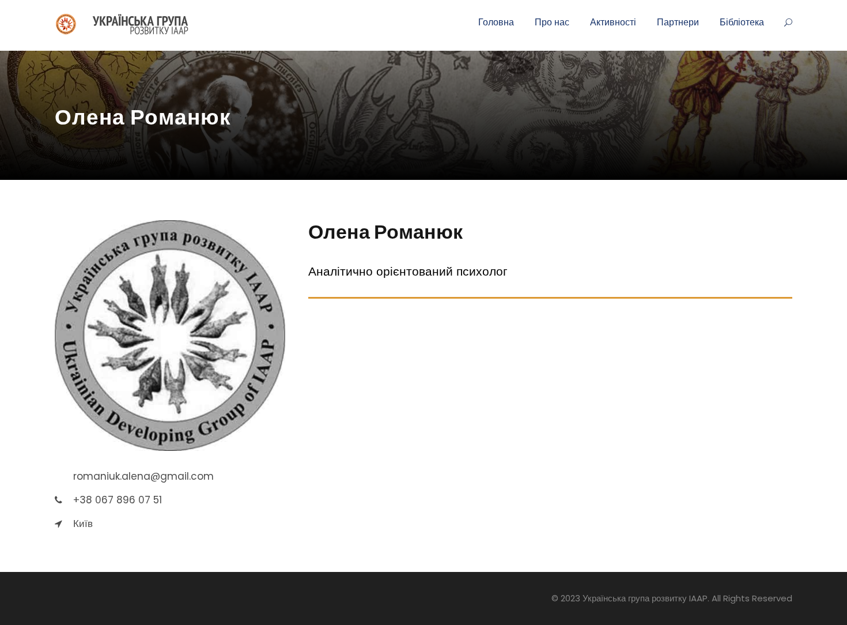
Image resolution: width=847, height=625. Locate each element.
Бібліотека (742, 22)
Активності (613, 22)
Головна (496, 22)
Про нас (552, 22)
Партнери (678, 22)
